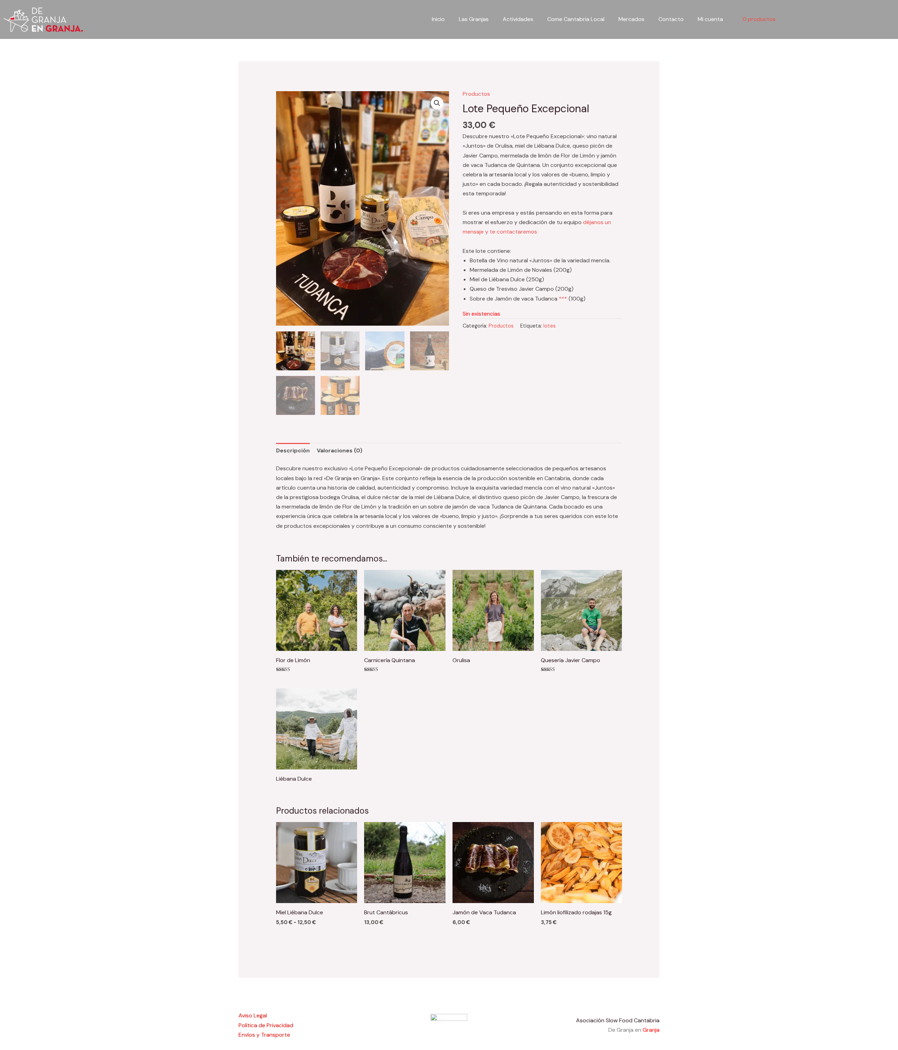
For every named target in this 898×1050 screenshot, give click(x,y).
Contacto (671, 19)
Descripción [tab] (293, 450)
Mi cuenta (710, 19)
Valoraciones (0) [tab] (339, 450)
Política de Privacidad (266, 1025)
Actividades (518, 19)
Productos (476, 93)
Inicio (438, 19)
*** (563, 298)
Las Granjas (474, 19)
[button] (437, 103)
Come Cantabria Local (575, 19)
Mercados (631, 19)
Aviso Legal (253, 1015)
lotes (549, 326)
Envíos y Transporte (264, 1034)
